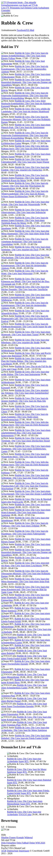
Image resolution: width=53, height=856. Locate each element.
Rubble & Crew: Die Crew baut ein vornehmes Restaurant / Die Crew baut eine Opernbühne (24, 241)
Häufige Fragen (8, 837)
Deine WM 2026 (37, 843)
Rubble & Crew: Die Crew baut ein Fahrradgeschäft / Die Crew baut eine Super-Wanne (25, 160)
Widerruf (28, 837)
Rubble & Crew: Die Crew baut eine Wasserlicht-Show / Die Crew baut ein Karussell (25, 455)
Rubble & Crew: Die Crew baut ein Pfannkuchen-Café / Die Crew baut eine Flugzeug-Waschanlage (24, 486)
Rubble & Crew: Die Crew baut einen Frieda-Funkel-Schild (24, 657)
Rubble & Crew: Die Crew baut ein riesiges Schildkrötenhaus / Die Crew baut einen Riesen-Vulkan (24, 56)
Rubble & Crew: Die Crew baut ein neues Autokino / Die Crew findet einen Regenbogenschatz (24, 417)
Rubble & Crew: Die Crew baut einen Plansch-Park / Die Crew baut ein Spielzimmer (25, 126)
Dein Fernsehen (8, 843)
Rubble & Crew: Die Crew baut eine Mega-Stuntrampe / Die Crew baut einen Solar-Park (25, 232)
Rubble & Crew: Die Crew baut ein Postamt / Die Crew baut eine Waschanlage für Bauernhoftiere (24, 186)
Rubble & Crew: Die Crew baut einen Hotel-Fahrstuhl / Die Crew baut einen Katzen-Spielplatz (25, 512)
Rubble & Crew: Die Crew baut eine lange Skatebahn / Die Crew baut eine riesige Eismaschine (25, 597)
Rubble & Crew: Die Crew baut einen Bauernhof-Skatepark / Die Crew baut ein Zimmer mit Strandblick (26, 82)
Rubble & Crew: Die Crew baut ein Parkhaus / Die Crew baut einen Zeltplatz (24, 524)
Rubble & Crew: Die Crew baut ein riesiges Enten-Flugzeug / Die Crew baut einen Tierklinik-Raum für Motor (24, 178)
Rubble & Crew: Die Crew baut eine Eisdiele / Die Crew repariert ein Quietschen (25, 168)
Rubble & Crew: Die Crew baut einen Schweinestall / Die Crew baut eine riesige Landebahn (26, 492)
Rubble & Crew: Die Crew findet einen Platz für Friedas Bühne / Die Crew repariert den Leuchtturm (26, 361)
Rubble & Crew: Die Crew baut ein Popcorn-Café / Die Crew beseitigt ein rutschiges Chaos (24, 409)
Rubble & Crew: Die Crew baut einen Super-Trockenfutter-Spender (25, 662)
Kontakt (20, 837)
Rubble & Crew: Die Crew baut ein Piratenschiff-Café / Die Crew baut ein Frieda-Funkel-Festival (26, 319)
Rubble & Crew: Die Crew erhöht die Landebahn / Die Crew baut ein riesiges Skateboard (25, 110)
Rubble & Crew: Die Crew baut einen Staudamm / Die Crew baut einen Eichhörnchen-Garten (25, 449)
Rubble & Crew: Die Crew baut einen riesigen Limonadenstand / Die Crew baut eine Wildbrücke (25, 297)
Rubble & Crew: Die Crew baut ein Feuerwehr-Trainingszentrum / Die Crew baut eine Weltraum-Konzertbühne (24, 95)
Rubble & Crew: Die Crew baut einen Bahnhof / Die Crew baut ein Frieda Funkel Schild (25, 736)
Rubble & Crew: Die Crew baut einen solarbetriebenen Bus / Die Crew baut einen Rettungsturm (25, 433)
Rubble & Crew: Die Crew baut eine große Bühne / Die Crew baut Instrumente (25, 373)
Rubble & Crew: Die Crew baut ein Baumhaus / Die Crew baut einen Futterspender (24, 532)
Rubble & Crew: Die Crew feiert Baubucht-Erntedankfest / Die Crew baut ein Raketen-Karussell (26, 103)
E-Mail (31, 30)
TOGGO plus (25, 814)
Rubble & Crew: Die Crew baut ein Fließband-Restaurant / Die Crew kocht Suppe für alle (26, 325)
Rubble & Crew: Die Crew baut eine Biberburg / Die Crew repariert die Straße (25, 341)
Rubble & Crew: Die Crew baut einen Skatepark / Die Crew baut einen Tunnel (25, 333)
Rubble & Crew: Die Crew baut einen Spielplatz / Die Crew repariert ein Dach (25, 248)
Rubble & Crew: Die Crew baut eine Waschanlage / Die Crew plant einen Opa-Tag (25, 256)
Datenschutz (12, 851)
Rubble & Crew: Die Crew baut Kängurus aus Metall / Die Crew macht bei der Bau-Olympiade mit (25, 281)
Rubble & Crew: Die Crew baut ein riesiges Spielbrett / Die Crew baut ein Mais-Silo (24, 399)
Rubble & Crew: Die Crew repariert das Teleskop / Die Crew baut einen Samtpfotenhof (25, 391)
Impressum (24, 851)
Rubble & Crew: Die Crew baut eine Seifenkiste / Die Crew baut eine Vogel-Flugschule (25, 476)
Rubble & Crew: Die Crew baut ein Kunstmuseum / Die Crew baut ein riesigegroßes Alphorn (24, 69)
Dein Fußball (22, 843)
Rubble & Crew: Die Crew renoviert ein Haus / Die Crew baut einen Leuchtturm (25, 564)
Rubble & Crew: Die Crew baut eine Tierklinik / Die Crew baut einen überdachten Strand (25, 439)
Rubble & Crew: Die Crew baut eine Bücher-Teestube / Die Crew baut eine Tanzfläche (25, 288)
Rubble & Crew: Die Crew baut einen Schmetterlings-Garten (24, 686)
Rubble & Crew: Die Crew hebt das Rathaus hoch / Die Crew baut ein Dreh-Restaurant (25, 147)
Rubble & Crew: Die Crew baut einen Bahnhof (29, 780)
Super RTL (24, 761)
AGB (3, 851)
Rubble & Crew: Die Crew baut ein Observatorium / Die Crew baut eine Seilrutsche (24, 211)
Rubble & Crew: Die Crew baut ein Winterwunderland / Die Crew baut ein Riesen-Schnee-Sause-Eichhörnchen (24, 194)
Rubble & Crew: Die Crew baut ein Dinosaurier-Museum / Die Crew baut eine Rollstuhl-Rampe (25, 119)
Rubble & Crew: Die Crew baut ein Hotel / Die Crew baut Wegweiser (24, 272)
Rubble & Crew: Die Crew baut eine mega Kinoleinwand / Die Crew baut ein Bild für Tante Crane (25, 589)
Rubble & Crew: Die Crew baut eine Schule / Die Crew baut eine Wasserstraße (25, 203)
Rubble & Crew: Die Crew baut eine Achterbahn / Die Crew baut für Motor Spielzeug (25, 728)
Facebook (21, 30)
